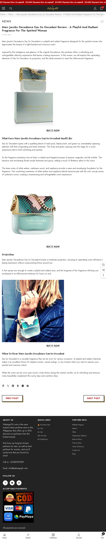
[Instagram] (12, 482)
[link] (28, 535)
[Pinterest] (13, 385)
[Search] (10, 8)
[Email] (27, 385)
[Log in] (95, 8)
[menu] (3, 8)
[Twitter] (8, 385)
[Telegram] (23, 385)
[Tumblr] (18, 385)
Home (2, 14)
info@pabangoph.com (18, 468)
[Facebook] (3, 385)
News (10, 14)
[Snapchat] (19, 482)
